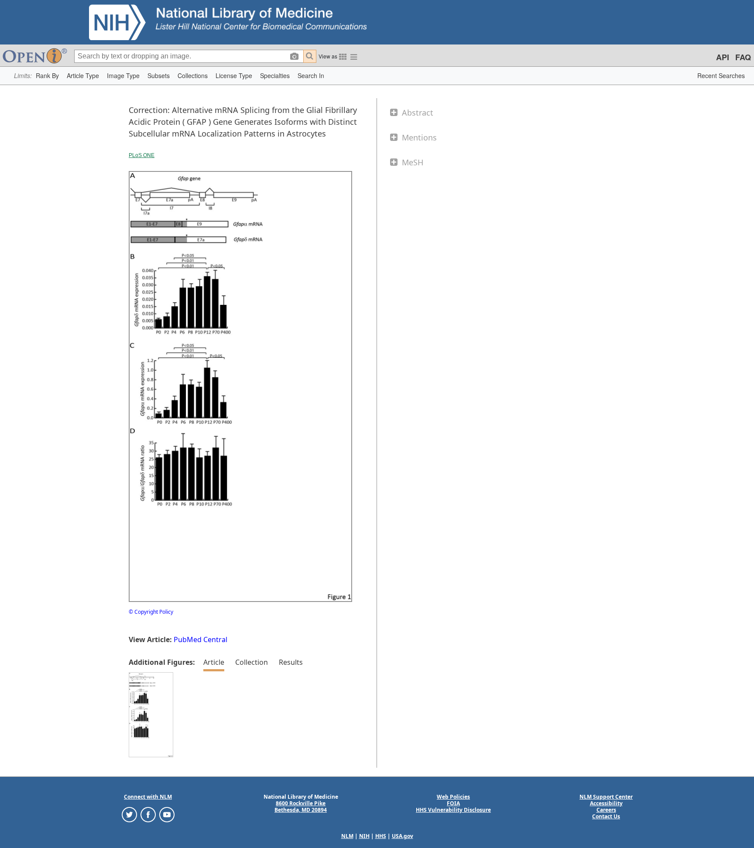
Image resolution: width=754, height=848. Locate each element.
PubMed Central (200, 639)
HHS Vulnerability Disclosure (453, 810)
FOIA (453, 803)
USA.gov (402, 836)
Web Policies (453, 796)
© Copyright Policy (151, 611)
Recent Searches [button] (721, 75)
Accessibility (606, 803)
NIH (364, 836)
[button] (47, 76)
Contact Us (606, 816)
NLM (347, 836)
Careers (606, 810)
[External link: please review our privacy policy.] (129, 813)
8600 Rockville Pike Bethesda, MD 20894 (300, 807)
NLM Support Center (606, 796)
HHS (380, 836)
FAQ (743, 57)
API (722, 57)
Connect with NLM (148, 796)
